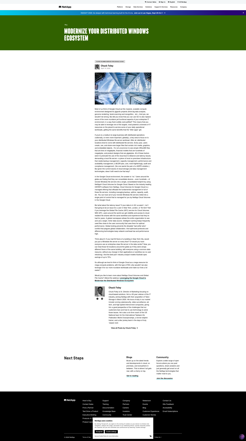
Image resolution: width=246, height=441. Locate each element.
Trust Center (127, 414)
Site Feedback (168, 404)
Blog (66, 25)
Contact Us (167, 400)
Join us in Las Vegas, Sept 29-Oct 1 (148, 13)
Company (126, 400)
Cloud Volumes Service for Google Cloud (110, 61)
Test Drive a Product (90, 411)
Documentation (108, 407)
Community (107, 414)
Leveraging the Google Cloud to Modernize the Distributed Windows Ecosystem (120, 279)
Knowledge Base (109, 411)
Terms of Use (87, 437)
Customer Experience (151, 411)
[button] (120, 7)
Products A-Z (88, 418)
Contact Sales (88, 404)
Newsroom (147, 400)
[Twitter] (97, 299)
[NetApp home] (65, 7)
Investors (126, 411)
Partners (126, 404)
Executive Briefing (89, 414)
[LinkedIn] (102, 299)
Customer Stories (149, 414)
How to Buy (87, 400)
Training (106, 404)
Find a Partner (88, 407)
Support (106, 400)
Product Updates (89, 422)
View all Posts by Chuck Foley (123, 328)
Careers (126, 407)
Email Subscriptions (170, 411)
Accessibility (167, 407)
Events (145, 404)
